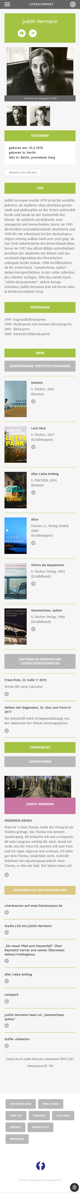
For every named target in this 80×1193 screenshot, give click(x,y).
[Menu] (8, 4)
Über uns (16, 1115)
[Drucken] (22, 33)
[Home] (73, 4)
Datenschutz (40, 1127)
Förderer (39, 1115)
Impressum (17, 1139)
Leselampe (63, 1115)
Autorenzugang (21, 1103)
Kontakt (15, 1127)
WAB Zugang (51, 1103)
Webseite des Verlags (23, 172)
